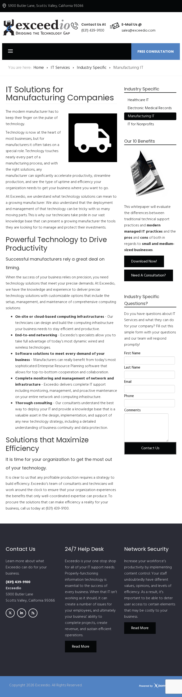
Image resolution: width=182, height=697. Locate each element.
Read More (80, 647)
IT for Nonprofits (141, 124)
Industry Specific (91, 67)
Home (38, 67)
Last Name (132, 367)
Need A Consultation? (148, 275)
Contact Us (150, 448)
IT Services (60, 67)
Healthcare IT (138, 100)
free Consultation (155, 51)
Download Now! (144, 261)
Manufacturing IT (141, 116)
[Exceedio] (36, 27)
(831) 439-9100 (92, 31)
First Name (132, 353)
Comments (132, 410)
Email (128, 382)
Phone (129, 396)
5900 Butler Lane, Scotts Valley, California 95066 (45, 6)
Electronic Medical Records (150, 108)
